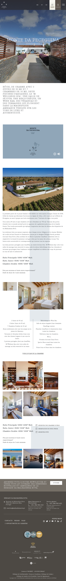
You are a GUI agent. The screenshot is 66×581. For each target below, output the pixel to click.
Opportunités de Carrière (17, 523)
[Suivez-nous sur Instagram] (44, 521)
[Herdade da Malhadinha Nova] (4, 5)
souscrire (56, 483)
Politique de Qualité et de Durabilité (26, 576)
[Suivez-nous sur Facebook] (49, 521)
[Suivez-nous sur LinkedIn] (58, 521)
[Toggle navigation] (63, 4)
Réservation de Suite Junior (48, 429)
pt (42, 5)
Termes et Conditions (35, 574)
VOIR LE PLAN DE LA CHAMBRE (33, 353)
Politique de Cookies (47, 574)
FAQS (23, 520)
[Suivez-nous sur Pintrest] (55, 521)
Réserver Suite (43, 432)
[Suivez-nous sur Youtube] (52, 521)
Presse (17, 520)
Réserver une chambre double (49, 425)
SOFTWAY (54, 578)
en (37, 5)
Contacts (8, 520)
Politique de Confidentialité (20, 574)
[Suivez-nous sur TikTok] (61, 521)
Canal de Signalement (43, 576)
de (46, 5)
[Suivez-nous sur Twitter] (47, 521)
